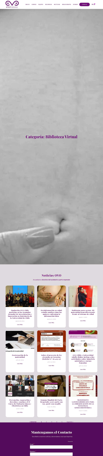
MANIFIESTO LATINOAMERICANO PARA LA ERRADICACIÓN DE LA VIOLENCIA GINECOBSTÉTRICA (83, 404)
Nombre (33, 451)
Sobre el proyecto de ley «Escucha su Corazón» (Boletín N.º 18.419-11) (51, 357)
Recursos (48, 4)
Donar (75, 4)
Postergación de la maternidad (20, 356)
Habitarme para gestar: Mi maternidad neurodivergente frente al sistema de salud (83, 312)
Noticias (57, 4)
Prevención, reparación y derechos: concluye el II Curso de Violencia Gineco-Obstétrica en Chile (20, 403)
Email (32, 444)
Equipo (40, 4)
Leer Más (20, 324)
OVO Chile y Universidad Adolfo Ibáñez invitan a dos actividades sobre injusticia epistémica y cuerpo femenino (83, 359)
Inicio (28, 4)
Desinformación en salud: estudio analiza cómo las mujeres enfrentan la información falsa (51, 313)
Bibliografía (66, 4)
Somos (34, 4)
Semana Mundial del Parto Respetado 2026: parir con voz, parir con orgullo (51, 402)
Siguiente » (70, 422)
